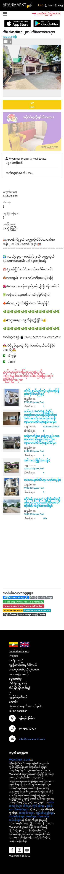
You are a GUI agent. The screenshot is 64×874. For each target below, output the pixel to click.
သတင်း (13, 701)
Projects (13, 655)
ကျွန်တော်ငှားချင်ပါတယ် (23, 664)
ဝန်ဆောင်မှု (15, 678)
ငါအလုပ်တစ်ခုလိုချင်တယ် (24, 669)
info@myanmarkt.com (32, 738)
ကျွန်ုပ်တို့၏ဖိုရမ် (18, 697)
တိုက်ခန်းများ (38, 805)
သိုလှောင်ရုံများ (21, 809)
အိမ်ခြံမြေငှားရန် (18, 683)
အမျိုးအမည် (16, 660)
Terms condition (18, 710)
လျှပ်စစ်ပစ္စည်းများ (45, 812)
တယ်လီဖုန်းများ (17, 816)
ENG (40, 5)
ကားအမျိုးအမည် (19, 674)
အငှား (31, 812)
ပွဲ (10, 692)
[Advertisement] (32, 553)
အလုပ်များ (31, 816)
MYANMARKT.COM (19, 759)
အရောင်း (23, 812)
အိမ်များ (27, 805)
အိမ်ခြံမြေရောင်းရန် (19, 687)
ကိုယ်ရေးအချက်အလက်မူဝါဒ (25, 706)
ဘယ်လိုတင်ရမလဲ (19, 651)
